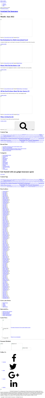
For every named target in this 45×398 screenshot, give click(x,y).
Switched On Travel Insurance (29, 140)
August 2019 (5, 274)
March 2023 (5, 231)
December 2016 (5, 297)
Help (3, 5)
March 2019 (5, 278)
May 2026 (4, 194)
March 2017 (5, 295)
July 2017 (4, 291)
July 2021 (4, 251)
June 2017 (4, 292)
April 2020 (4, 266)
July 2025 (4, 204)
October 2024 (5, 213)
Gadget (40, 134)
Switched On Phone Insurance (15, 140)
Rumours (4, 165)
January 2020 (5, 269)
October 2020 (5, 260)
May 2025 (4, 206)
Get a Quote (2, 174)
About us (4, 3)
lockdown (38, 180)
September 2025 (5, 202)
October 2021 (5, 248)
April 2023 (4, 230)
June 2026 (4, 193)
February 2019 (5, 279)
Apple (1, 134)
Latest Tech (30, 180)
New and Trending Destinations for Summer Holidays (12, 149)
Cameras (4, 305)
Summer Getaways (31, 137)
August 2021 (5, 250)
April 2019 (4, 277)
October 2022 (5, 236)
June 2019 (4, 275)
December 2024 (5, 211)
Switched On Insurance (9, 11)
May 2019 (4, 276)
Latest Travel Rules (34, 180)
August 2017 (5, 290)
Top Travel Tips (19, 186)
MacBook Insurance (6, 313)
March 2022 (5, 243)
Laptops (4, 304)
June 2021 (4, 252)
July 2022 (4, 239)
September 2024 (5, 214)
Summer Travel (36, 137)
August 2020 (5, 262)
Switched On (42, 137)
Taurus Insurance (10, 141)
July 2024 (4, 216)
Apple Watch (10, 134)
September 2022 (5, 237)
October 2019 (5, 272)
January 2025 (5, 210)
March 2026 (5, 196)
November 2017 (5, 287)
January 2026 (5, 198)
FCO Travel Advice (36, 134)
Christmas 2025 (19, 134)
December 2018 (5, 280)
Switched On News (6, 166)
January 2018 (5, 285)
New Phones (9, 137)
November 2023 (5, 223)
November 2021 (5, 247)
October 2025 (5, 201)
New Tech (12, 137)
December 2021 (5, 246)
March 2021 (5, 255)
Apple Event (4, 134)
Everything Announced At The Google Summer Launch (12, 146)
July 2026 (4, 192)
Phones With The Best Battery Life (10, 65)
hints (19, 180)
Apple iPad (7, 134)
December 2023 (5, 222)
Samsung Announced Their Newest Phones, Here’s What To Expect (14, 148)
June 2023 (4, 228)
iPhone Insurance (23, 180)
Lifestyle (4, 161)
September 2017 (5, 289)
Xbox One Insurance (6, 312)
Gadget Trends (17, 180)
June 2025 (4, 205)
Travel (18, 37)
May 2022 (4, 241)
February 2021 (5, 256)
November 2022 (5, 235)
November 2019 (5, 271)
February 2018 (5, 284)
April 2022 (4, 242)
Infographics (5, 159)
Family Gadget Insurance (7, 315)
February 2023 (5, 232)
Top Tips (15, 186)
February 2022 (5, 244)
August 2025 (5, 203)
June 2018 (4, 282)
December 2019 (5, 270)
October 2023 (5, 224)
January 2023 (5, 233)
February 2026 (5, 197)
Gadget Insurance (7, 135)
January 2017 (5, 296)
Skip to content (3, 0)
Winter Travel (41, 186)
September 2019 (5, 273)
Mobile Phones (19, 63)
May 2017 (4, 293)
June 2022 (4, 240)
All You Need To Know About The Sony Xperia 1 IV (14, 91)
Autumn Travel (15, 134)
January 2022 (5, 245)
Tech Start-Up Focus (6, 167)
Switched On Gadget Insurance (9, 138)
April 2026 (4, 195)
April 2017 (4, 294)
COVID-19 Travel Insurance (29, 134)
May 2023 (4, 229)
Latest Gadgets (27, 180)
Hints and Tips (5, 158)
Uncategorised (5, 169)
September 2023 (5, 225)
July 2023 (4, 227)
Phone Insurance (16, 137)
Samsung (20, 137)
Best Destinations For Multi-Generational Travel (14, 40)
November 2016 (5, 298)
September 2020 (5, 261)
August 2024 (5, 215)
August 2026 (5, 191)
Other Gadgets (5, 306)
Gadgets (13, 135)
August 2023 (5, 226)
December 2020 (5, 258)
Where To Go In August (7, 150)
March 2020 (5, 267)
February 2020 (5, 268)
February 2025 (5, 209)
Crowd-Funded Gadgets (7, 155)
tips (13, 141)
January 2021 (5, 257)
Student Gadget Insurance (7, 314)
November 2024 (5, 212)
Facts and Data (5, 156)
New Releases (25, 88)
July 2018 (4, 281)
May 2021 (4, 253)
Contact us (4, 4)
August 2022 (5, 238)
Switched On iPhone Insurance (34, 138)
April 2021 (4, 254)
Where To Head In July (7, 117)
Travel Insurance (32, 141)
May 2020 (4, 265)
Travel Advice (26, 186)
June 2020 (4, 264)
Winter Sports (37, 186)
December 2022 (5, 234)
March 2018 (5, 283)
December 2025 (5, 199)
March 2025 (5, 208)
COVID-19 (24, 134)
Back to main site (3, 1)
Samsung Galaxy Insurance (7, 311)
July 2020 (4, 263)
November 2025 (5, 200)
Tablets (4, 303)
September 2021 (5, 249)
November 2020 (5, 259)
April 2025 (4, 207)
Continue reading (3, 44)
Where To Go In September (7, 147)
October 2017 (5, 288)
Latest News (5, 160)
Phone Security (5, 164)
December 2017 (5, 286)
